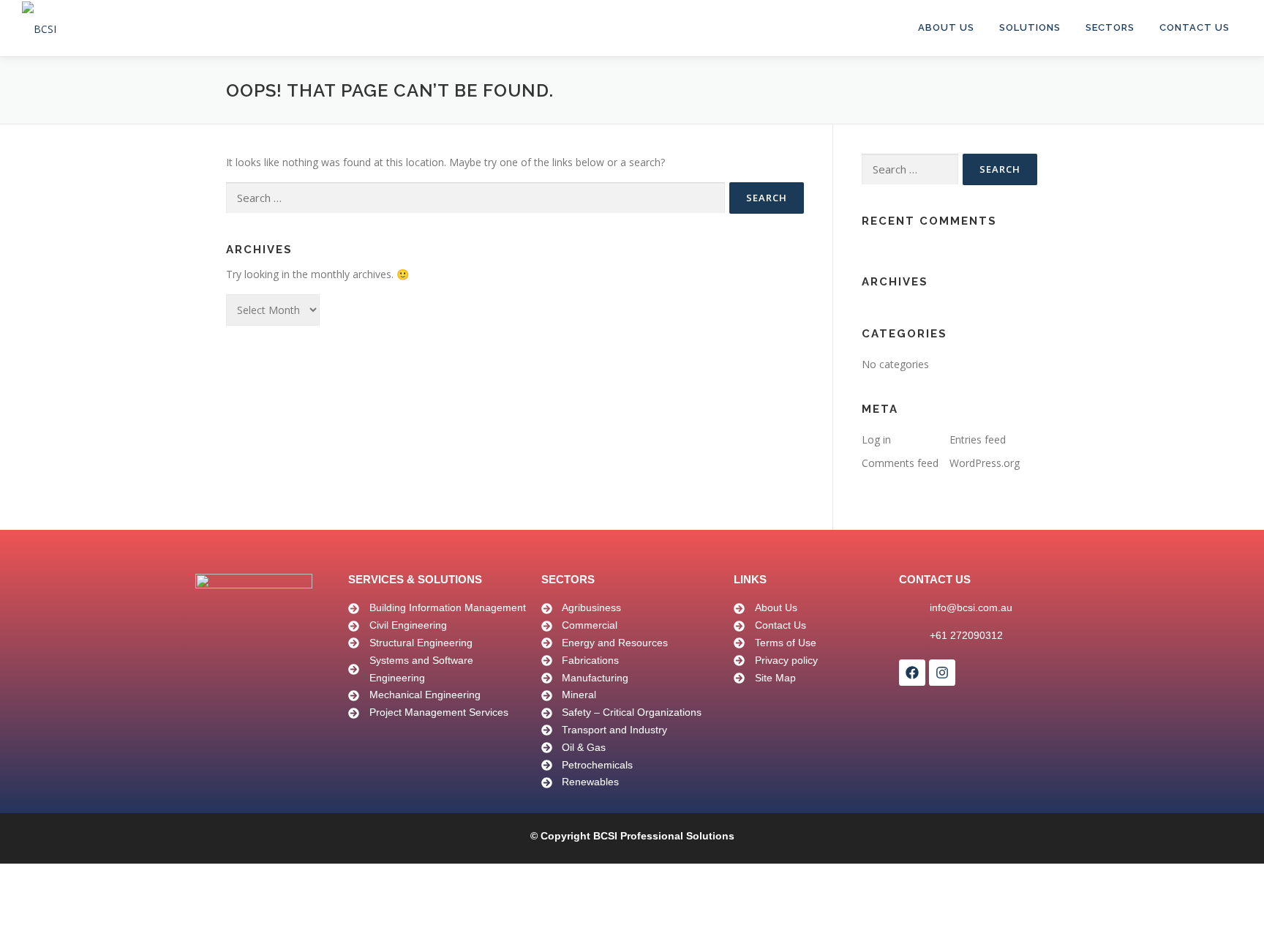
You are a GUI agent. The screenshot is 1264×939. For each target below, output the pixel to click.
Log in (876, 439)
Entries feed (977, 439)
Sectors (1110, 27)
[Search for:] (475, 198)
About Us (946, 27)
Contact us (1194, 27)
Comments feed (900, 463)
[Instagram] (942, 672)
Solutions (1030, 27)
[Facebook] (912, 672)
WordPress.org (984, 463)
